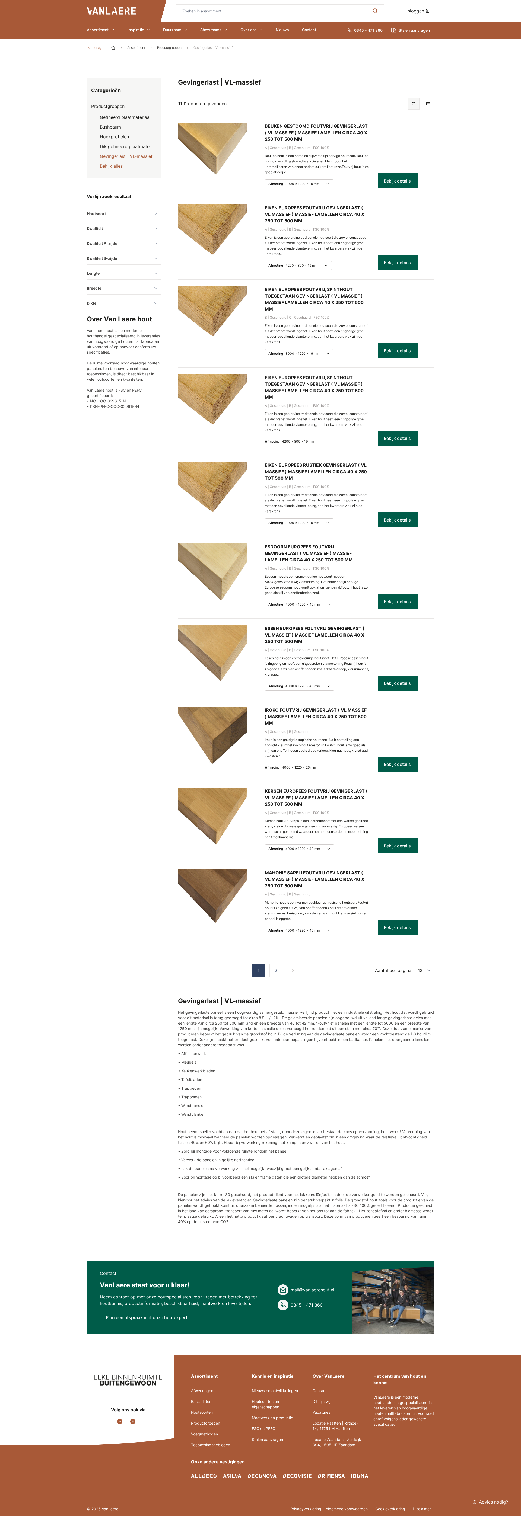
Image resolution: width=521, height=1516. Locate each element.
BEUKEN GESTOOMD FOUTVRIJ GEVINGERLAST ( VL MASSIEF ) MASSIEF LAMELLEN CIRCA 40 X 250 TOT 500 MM (316, 132)
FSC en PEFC (263, 1428)
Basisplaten (201, 1401)
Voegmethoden (204, 1434)
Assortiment (98, 29)
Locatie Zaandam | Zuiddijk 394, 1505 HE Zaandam (337, 1442)
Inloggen (415, 11)
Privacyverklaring (305, 1509)
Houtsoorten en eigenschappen (265, 1404)
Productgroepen (169, 48)
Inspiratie (136, 29)
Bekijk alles (111, 166)
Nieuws (282, 29)
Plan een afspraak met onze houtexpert (147, 1317)
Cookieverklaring (390, 1509)
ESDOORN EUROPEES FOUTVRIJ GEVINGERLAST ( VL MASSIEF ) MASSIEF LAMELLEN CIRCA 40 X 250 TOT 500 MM (309, 553)
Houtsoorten (202, 1412)
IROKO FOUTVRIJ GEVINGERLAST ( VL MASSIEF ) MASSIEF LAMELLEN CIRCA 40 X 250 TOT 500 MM (316, 716)
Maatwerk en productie (272, 1417)
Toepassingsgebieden (210, 1445)
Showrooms (210, 29)
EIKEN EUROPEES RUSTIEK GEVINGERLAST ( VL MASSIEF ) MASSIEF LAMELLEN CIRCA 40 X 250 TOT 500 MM (316, 471)
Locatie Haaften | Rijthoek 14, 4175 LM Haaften (335, 1426)
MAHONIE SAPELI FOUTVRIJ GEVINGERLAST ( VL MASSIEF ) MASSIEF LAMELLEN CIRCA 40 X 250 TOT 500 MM (314, 879)
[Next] (293, 970)
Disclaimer (422, 1509)
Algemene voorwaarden (347, 1509)
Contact (309, 29)
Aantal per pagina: (393, 970)
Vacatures (321, 1412)
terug (97, 48)
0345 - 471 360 (307, 1305)
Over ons (248, 29)
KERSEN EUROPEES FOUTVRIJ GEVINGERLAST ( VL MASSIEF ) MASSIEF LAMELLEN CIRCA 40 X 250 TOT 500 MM (316, 797)
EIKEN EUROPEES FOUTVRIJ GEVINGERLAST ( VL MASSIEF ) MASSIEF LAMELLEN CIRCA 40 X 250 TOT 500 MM (314, 214)
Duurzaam (172, 29)
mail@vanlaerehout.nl (312, 1290)
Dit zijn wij (321, 1401)
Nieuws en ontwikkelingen (275, 1390)
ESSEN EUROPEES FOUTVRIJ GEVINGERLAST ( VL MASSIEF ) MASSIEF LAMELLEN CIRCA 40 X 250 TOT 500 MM (314, 635)
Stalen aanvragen (267, 1439)
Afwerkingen (202, 1390)
